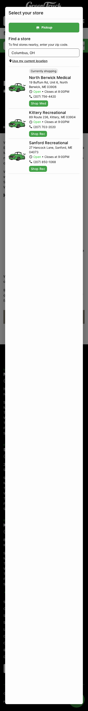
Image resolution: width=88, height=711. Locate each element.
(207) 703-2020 (44, 127)
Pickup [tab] (46, 27)
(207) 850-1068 (44, 162)
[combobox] (40, 53)
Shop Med (38, 103)
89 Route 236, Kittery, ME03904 (52, 117)
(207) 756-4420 (44, 96)
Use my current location (29, 61)
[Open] (76, 53)
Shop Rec (38, 134)
